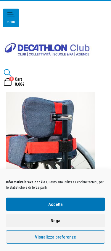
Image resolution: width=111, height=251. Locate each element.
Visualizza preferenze (55, 237)
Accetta (55, 204)
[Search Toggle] (7, 73)
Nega (55, 220)
